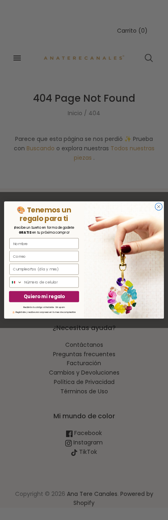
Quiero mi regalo (44, 296)
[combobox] (16, 282)
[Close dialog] (158, 206)
